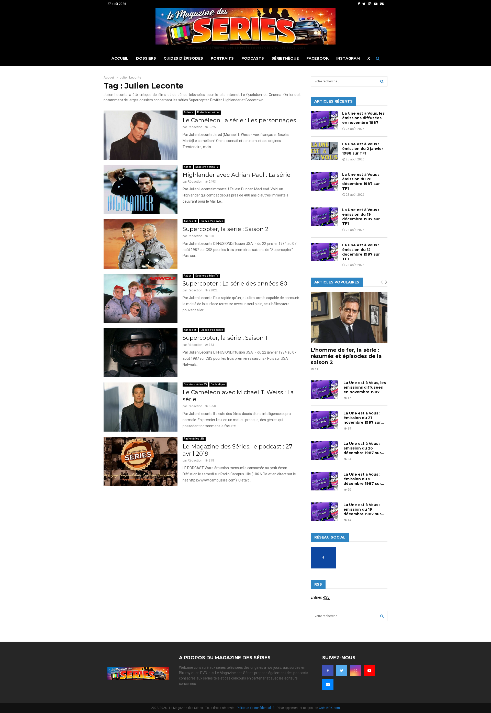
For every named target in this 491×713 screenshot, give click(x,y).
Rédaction (195, 127)
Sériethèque (285, 58)
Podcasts (252, 58)
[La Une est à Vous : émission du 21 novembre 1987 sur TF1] (324, 420)
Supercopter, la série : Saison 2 (226, 229)
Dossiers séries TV (206, 167)
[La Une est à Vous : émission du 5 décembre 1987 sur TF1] (324, 481)
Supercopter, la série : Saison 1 (225, 337)
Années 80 (190, 221)
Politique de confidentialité (255, 708)
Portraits (222, 58)
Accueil (119, 58)
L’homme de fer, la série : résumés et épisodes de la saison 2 (346, 356)
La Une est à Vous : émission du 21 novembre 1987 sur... (363, 418)
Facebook (317, 58)
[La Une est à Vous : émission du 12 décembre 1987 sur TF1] (324, 252)
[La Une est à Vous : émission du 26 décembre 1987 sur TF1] (324, 181)
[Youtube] (369, 670)
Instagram (348, 58)
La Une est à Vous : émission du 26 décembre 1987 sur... (363, 448)
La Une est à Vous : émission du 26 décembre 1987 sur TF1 (361, 181)
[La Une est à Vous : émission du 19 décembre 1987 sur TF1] (324, 216)
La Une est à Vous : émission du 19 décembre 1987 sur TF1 (361, 216)
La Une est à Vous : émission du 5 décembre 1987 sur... (363, 479)
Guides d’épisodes (183, 58)
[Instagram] (355, 670)
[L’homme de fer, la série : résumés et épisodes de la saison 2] (349, 317)
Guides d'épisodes (211, 221)
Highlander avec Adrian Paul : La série (237, 174)
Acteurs (188, 112)
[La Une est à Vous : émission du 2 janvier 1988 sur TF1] (324, 151)
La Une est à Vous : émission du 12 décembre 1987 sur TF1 (361, 252)
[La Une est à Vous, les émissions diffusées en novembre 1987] (324, 120)
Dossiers (146, 58)
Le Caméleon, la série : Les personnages (239, 120)
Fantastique (218, 384)
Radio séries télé (194, 438)
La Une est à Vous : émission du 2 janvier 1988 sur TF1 (362, 149)
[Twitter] (341, 670)
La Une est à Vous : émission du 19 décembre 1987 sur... (363, 509)
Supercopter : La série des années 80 (235, 283)
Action (188, 167)
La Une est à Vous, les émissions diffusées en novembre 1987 (363, 118)
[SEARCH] (381, 81)
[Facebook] (327, 670)
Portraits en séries (208, 112)
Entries (320, 597)
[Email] (327, 684)
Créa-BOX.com (329, 708)
